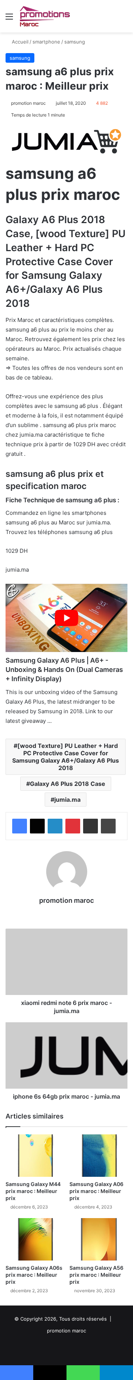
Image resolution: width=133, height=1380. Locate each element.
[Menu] (9, 19)
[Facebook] (19, 826)
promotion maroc (28, 103)
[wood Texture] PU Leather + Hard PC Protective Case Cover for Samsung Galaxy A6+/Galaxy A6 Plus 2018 (65, 757)
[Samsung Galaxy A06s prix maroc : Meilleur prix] (35, 1239)
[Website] (66, 913)
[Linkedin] (55, 826)
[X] (37, 826)
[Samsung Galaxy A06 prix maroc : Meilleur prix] (98, 1155)
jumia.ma (67, 799)
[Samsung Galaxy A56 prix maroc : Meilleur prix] (98, 1239)
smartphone (46, 42)
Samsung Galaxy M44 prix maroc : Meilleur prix (33, 1191)
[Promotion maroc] (44, 16)
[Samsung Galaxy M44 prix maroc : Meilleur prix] (35, 1155)
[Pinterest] (72, 826)
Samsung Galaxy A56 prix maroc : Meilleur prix (96, 1275)
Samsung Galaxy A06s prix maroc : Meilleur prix (34, 1275)
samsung (74, 42)
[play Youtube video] (66, 618)
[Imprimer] (108, 826)
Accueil (19, 42)
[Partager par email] (90, 826)
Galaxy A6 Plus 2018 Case (67, 783)
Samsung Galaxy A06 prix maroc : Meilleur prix (96, 1191)
